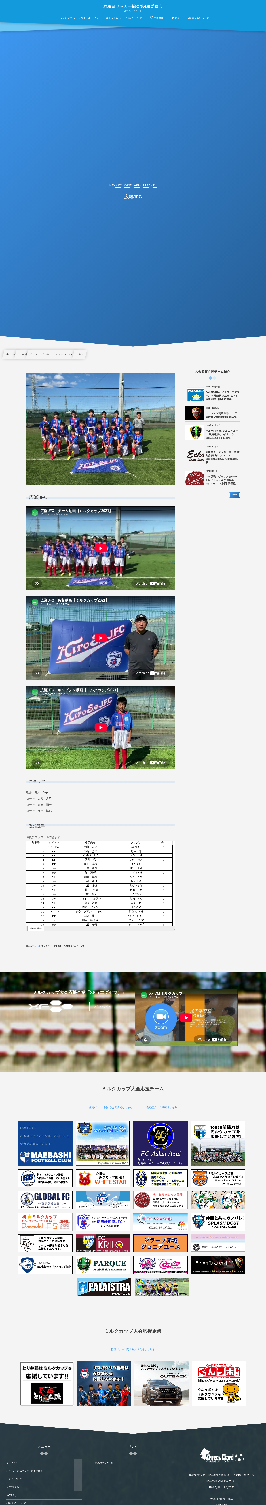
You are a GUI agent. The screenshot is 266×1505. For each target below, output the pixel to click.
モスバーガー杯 (14, 1479)
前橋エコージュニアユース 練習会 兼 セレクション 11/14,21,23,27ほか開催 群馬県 (223, 457)
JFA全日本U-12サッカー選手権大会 (24, 1471)
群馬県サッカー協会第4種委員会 (132, 6)
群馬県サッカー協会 (105, 1463)
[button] (256, 5)
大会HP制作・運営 (222, 1499)
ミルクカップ (13, 1463)
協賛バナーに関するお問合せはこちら (111, 1107)
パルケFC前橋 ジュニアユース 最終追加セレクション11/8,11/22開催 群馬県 (222, 434)
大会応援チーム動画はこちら (160, 1107)
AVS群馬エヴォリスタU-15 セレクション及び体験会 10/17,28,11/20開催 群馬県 (221, 480)
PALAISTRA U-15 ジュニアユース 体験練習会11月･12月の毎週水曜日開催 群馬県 (223, 396)
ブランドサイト (102, 1006)
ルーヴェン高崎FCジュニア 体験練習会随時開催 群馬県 (221, 415)
